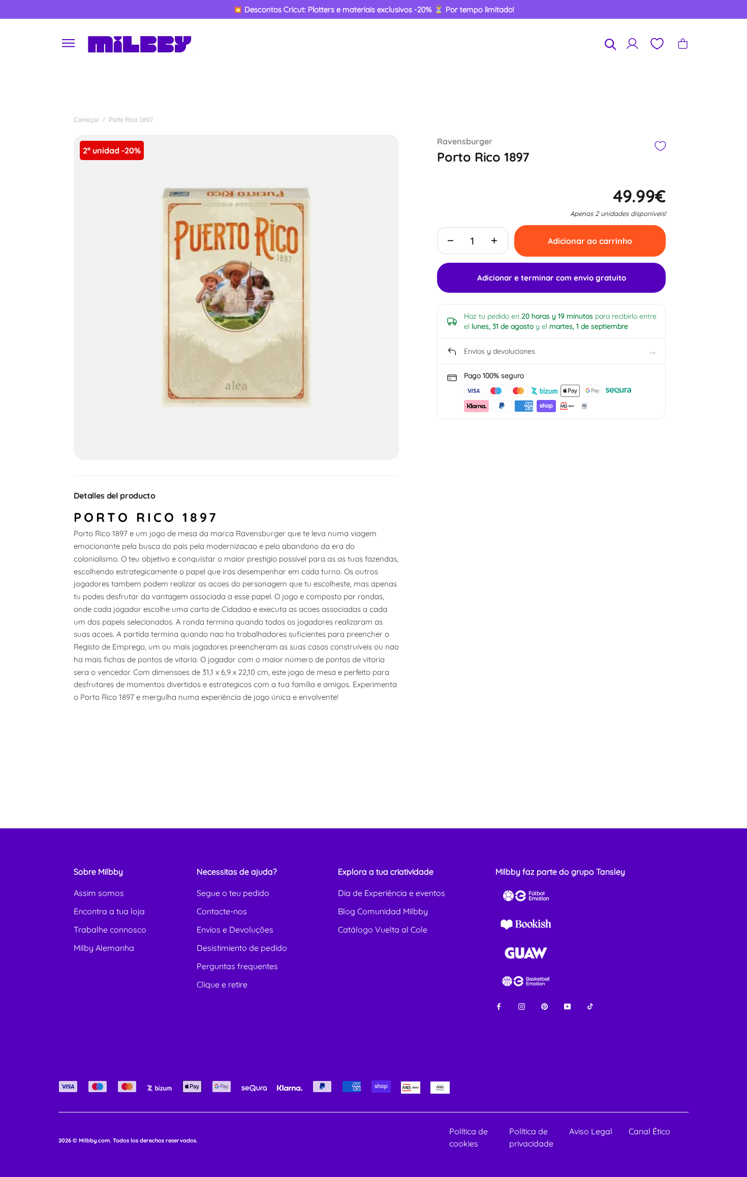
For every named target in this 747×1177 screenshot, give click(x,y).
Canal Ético (649, 1131)
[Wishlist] (656, 44)
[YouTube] (567, 1006)
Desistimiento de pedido (242, 948)
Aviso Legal (590, 1131)
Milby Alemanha (104, 948)
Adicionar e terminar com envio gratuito (551, 278)
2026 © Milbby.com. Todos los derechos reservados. (128, 1140)
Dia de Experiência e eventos (391, 893)
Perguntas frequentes (237, 966)
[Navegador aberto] (68, 43)
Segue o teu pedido (233, 893)
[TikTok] (590, 1006)
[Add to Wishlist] (660, 146)
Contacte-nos (222, 911)
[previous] (45, 9)
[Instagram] (521, 1006)
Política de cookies (468, 1137)
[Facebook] (498, 1006)
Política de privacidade (531, 1137)
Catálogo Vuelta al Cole (382, 929)
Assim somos (99, 893)
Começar (86, 119)
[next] (702, 9)
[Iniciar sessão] (632, 43)
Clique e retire (222, 984)
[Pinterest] (544, 1006)
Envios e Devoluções (235, 929)
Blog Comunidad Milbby (383, 911)
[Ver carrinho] (683, 43)
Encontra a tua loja (109, 911)
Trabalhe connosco (110, 929)
